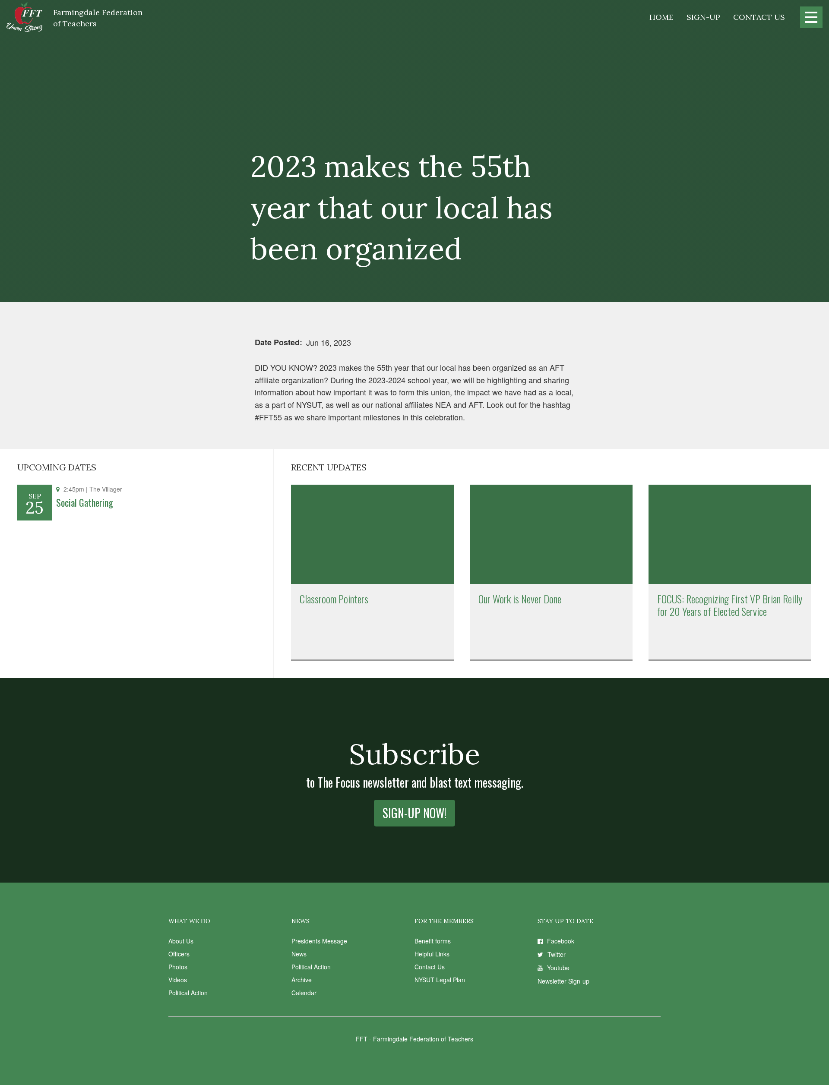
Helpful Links (431, 953)
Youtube (558, 967)
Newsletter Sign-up (563, 981)
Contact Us (759, 17)
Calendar (303, 992)
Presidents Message (319, 941)
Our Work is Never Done (519, 598)
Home (661, 17)
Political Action (188, 992)
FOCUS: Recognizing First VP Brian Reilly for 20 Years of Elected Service (729, 605)
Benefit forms (432, 941)
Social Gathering (84, 502)
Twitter (556, 954)
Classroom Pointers (334, 598)
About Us (180, 941)
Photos (177, 966)
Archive (301, 979)
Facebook (560, 941)
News (299, 953)
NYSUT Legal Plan (439, 979)
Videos (177, 979)
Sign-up (703, 17)
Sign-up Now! (414, 813)
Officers (179, 953)
